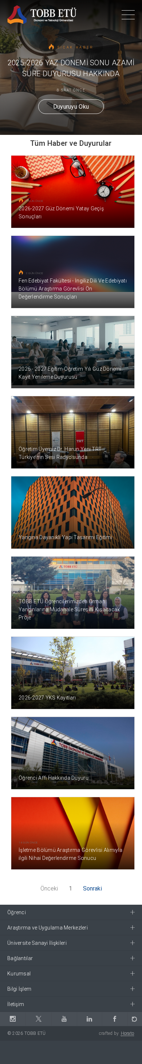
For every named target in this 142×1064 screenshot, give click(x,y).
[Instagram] (12, 1019)
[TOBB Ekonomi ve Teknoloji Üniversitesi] (41, 14)
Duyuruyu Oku (71, 106)
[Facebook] (114, 1019)
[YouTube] (64, 1019)
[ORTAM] (134, 1019)
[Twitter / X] (38, 1019)
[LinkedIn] (89, 1019)
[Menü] (128, 16)
